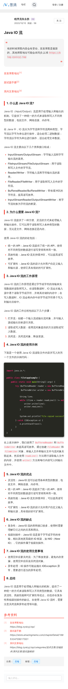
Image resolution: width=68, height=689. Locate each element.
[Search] (34, 5)
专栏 (23, 4)
